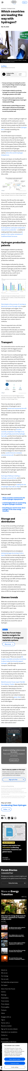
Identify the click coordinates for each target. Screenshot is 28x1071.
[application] (14, 735)
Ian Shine (3, 66)
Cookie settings (14, 1067)
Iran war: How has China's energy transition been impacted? (17, 951)
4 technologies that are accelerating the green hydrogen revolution (14, 503)
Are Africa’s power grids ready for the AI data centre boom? (17, 928)
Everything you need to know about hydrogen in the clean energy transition (13, 509)
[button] (14, 735)
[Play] (3, 74)
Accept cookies (14, 760)
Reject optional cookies (14, 1059)
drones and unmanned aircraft (16, 408)
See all (24, 896)
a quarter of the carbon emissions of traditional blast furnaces (12, 234)
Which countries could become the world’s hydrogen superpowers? (13, 498)
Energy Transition (8, 8)
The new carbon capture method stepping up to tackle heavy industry (17, 944)
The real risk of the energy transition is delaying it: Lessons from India (17, 959)
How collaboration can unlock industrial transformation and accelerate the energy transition (17, 936)
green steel (17, 697)
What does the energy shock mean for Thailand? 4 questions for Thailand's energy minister (13, 917)
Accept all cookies (15, 1063)
